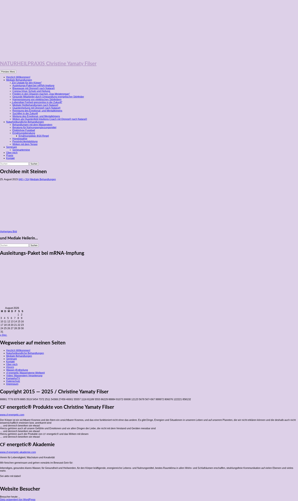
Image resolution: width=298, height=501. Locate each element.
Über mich (12, 152)
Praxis (9, 155)
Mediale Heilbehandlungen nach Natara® (35, 105)
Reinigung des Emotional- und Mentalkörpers (37, 110)
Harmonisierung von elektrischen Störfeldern (36, 99)
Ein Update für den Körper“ (27, 82)
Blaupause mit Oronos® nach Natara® (33, 88)
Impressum (12, 384)
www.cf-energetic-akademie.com (18, 452)
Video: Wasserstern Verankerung (24, 375)
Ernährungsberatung (23, 133)
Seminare (11, 147)
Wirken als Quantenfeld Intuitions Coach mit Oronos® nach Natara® (49, 119)
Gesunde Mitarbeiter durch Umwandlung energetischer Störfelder (48, 96)
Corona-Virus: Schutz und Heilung (31, 91)
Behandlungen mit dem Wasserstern (32, 124)
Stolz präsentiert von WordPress (17, 499)
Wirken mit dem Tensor (25, 144)
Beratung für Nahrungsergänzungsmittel (34, 127)
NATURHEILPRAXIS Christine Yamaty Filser (48, 63)
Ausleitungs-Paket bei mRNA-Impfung (33, 85)
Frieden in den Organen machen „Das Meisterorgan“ (41, 94)
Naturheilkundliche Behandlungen (25, 122)
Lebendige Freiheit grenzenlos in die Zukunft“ (37, 102)
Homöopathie (19, 138)
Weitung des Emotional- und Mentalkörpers (36, 116)
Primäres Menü (8, 72)
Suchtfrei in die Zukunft (25, 113)
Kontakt (10, 158)
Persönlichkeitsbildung (25, 141)
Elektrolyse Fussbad (23, 130)
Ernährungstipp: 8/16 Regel (34, 136)
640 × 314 (23, 179)
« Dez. (3, 335)
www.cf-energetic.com (12, 414)
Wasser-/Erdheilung (17, 370)
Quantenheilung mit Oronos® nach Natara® (36, 108)
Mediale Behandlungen (19, 80)
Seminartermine (21, 150)
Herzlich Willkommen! (18, 77)
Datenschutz (13, 381)
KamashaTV (13, 378)
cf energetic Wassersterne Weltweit (25, 372)
